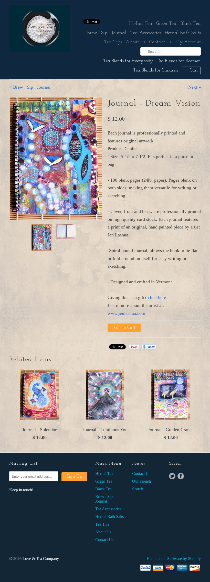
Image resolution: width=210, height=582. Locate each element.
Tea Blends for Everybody (128, 61)
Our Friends (142, 481)
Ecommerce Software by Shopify (174, 558)
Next (192, 87)
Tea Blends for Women (179, 61)
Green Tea (166, 24)
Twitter (172, 476)
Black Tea (190, 24)
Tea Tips (113, 42)
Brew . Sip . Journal (106, 33)
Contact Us (160, 42)
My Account (188, 42)
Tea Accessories (145, 33)
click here (157, 297)
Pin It (134, 346)
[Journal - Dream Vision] (55, 132)
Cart (194, 70)
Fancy (149, 346)
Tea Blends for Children (155, 70)
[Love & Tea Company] (39, 29)
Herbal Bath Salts (183, 33)
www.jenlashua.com (126, 313)
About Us (135, 42)
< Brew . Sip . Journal (29, 87)
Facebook (180, 476)
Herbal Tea (140, 24)
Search (137, 489)
